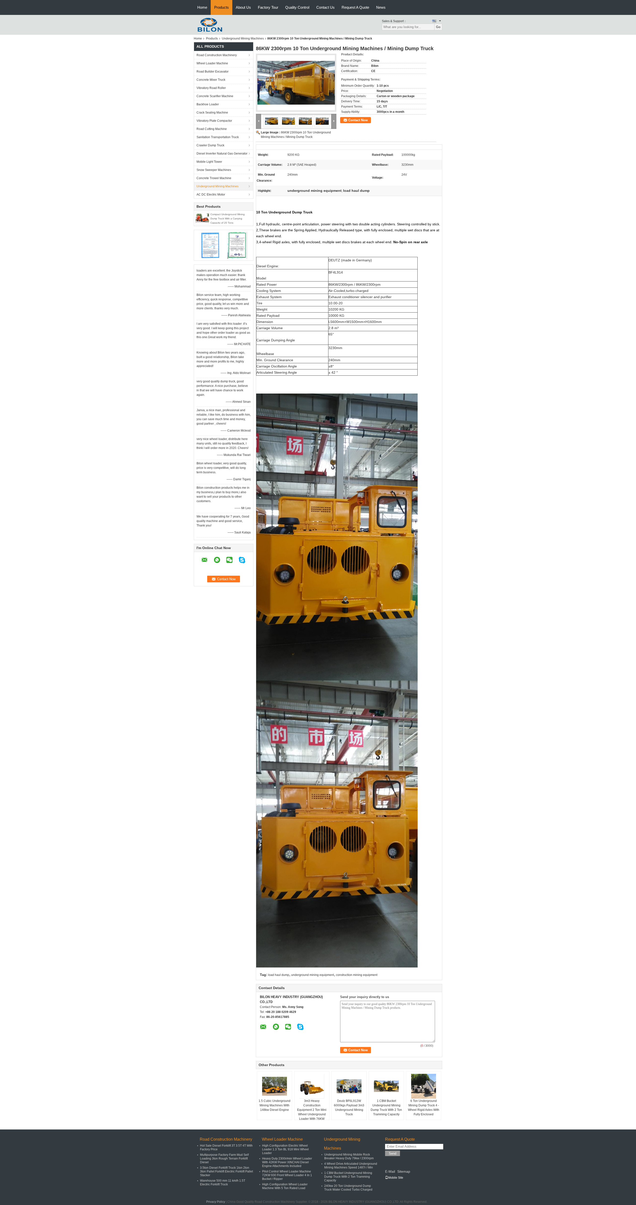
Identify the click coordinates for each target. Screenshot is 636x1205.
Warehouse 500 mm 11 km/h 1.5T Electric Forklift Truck (222, 1182)
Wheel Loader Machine (212, 63)
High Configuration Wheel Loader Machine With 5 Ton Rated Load (285, 1186)
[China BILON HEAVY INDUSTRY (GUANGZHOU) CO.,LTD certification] (210, 245)
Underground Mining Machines (243, 38)
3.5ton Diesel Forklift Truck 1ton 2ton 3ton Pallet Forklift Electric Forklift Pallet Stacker (226, 1171)
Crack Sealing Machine (212, 112)
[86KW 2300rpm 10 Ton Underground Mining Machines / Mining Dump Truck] (296, 82)
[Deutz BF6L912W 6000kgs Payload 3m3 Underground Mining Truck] (349, 1086)
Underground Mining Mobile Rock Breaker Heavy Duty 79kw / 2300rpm (349, 1156)
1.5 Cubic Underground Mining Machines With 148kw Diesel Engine (274, 1105)
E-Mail (390, 1171)
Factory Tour (268, 7)
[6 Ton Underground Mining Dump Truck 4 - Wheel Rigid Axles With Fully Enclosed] (423, 1086)
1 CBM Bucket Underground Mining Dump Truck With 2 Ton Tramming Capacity (386, 1107)
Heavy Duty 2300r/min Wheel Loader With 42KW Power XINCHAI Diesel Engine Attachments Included (287, 1162)
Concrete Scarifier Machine (215, 96)
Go (438, 27)
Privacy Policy (215, 1202)
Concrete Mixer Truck (211, 79)
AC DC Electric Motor (211, 194)
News (381, 7)
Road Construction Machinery (217, 55)
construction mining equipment (356, 975)
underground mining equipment (312, 975)
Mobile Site (395, 1177)
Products (221, 7)
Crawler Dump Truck (210, 145)
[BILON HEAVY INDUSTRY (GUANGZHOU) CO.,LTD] (208, 24)
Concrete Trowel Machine (214, 178)
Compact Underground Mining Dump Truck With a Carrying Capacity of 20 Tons (227, 218)
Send (392, 1153)
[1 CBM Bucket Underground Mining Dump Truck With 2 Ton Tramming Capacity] (386, 1086)
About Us (243, 7)
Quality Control (297, 7)
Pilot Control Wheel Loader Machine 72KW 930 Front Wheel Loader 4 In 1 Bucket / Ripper (287, 1175)
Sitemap (403, 1171)
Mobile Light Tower (209, 161)
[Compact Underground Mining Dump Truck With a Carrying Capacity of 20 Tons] (202, 218)
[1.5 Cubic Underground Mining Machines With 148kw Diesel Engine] (274, 1086)
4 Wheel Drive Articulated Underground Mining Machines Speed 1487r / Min (350, 1165)
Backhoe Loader (208, 104)
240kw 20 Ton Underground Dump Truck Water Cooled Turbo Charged (348, 1187)
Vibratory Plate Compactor (214, 120)
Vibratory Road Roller (211, 88)
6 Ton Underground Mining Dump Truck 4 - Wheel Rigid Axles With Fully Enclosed (423, 1107)
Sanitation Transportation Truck (218, 137)
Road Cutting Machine (212, 129)
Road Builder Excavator (213, 71)
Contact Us (325, 7)
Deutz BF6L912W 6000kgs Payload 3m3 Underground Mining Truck (349, 1107)
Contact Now (358, 120)
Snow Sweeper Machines (214, 170)
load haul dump (278, 975)
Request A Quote (355, 7)
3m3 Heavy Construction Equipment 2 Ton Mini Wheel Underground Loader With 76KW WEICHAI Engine (311, 1112)
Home (202, 7)
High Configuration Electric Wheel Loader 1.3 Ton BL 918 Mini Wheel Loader (285, 1149)
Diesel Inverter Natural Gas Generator (222, 153)
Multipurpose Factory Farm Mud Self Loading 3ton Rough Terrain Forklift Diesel (224, 1158)
